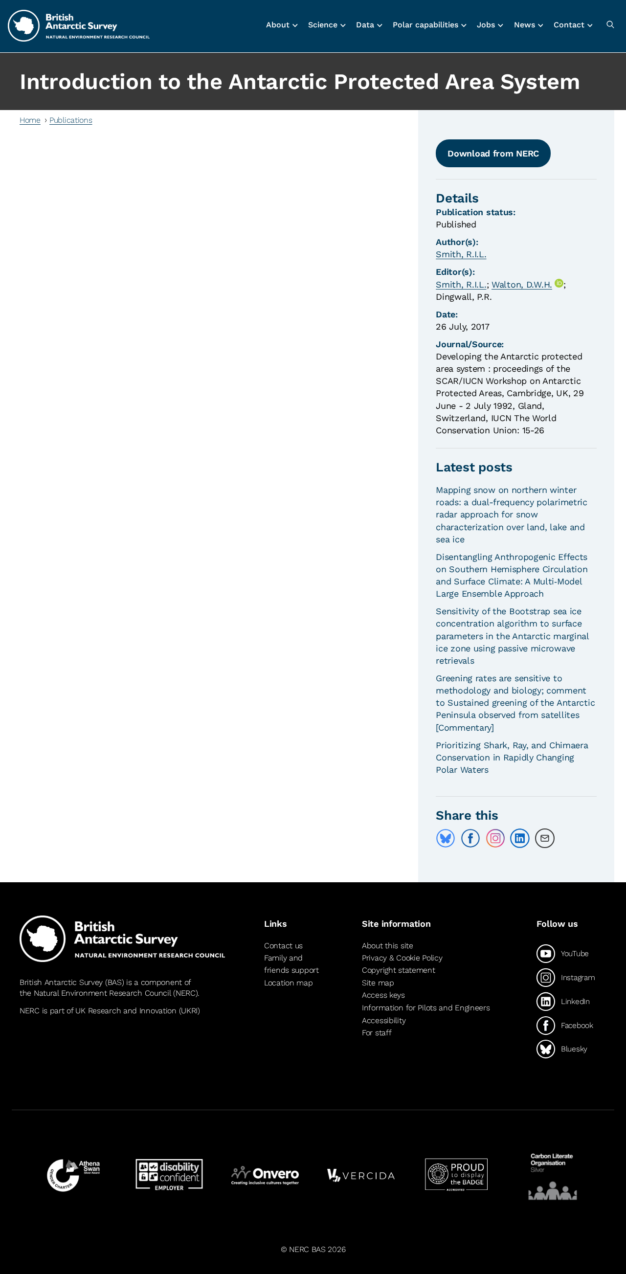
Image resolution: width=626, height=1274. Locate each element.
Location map (288, 982)
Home (30, 120)
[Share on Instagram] (495, 838)
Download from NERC (493, 153)
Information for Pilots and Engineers (426, 1007)
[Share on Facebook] (470, 838)
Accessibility (383, 1020)
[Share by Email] (545, 838)
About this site (387, 945)
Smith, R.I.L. (461, 254)
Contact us (283, 945)
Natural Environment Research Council (102, 993)
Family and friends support (291, 964)
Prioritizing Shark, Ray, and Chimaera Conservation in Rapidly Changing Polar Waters (512, 757)
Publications (70, 120)
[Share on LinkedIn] (520, 838)
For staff (376, 1032)
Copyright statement (398, 970)
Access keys (383, 995)
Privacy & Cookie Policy (402, 957)
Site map (378, 982)
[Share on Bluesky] (445, 838)
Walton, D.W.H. (522, 284)
